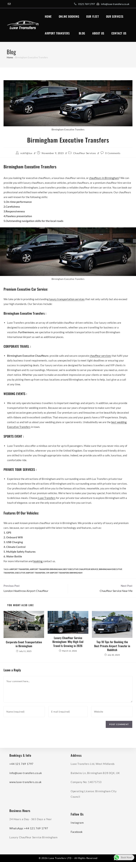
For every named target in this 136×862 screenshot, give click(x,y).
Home (10, 57)
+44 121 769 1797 (21, 763)
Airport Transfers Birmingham (46, 569)
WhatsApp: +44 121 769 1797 (28, 828)
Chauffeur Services (84, 153)
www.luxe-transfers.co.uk (25, 782)
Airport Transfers (19, 569)
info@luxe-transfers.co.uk (115, 3)
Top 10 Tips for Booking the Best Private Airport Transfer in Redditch (112, 646)
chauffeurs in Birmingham (104, 178)
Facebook (77, 831)
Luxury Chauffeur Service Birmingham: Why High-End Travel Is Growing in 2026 (67, 642)
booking (38, 561)
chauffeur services (100, 355)
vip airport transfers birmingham (64, 573)
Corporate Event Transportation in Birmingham (24, 644)
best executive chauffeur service (80, 569)
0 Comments (112, 153)
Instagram (77, 822)
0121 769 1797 (86, 3)
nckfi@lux (26, 153)
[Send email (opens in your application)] (9, 4)
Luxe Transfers (46, 497)
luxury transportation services (67, 299)
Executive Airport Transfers (30, 573)
